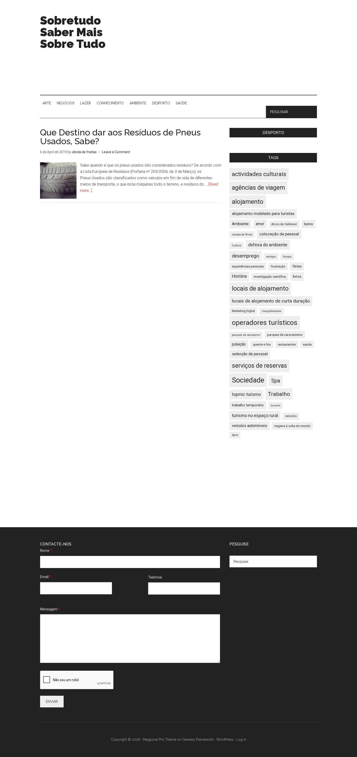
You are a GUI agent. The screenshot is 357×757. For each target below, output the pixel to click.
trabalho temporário (248, 405)
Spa (275, 381)
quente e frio (262, 344)
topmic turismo (246, 394)
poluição (239, 344)
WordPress (225, 739)
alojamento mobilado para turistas (263, 213)
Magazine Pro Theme (159, 739)
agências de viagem (258, 187)
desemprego (245, 256)
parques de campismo (246, 335)
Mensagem (50, 609)
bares (308, 224)
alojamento (248, 201)
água (235, 434)
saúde (307, 344)
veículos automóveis (249, 425)
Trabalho (279, 394)
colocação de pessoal (279, 234)
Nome (46, 550)
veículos (291, 416)
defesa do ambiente (267, 244)
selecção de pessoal (250, 354)
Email (45, 577)
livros (297, 276)
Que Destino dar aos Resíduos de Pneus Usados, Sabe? (120, 136)
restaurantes (287, 344)
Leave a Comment (116, 152)
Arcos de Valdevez (284, 224)
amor (260, 224)
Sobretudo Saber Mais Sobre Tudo (72, 32)
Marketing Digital (243, 311)
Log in (241, 739)
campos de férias (242, 234)
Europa (287, 256)
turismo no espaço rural (255, 415)
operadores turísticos (265, 323)
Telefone (155, 577)
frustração (278, 266)
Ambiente (240, 224)
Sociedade (248, 380)
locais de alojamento (260, 288)
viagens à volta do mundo (292, 426)
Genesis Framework (197, 739)
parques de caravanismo (285, 335)
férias (297, 266)
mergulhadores (271, 311)
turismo (275, 405)
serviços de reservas (259, 365)
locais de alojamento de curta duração (271, 301)
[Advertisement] (228, 53)
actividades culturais (259, 174)
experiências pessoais (248, 266)
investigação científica (270, 276)
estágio (271, 256)
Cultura (236, 245)
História (239, 276)
